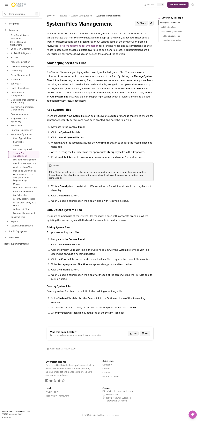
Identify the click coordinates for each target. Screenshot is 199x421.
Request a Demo (178, 4)
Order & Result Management (18, 94)
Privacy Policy (51, 391)
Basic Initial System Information (20, 36)
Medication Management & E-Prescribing (24, 101)
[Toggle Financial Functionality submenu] (7, 130)
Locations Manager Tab (24, 163)
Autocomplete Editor (23, 191)
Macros (16, 184)
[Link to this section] (89, 63)
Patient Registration (20, 61)
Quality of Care (18, 217)
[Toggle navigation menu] (6, 5)
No (146, 333)
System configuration (81, 15)
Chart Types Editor (22, 138)
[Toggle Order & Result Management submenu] (7, 92)
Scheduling (16, 70)
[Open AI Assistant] (193, 415)
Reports (14, 221)
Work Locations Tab (22, 167)
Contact (106, 372)
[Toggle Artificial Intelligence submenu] (7, 53)
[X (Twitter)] (55, 380)
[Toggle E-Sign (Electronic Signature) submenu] (7, 118)
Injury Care (16, 83)
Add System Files (168, 27)
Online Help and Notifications (18, 43)
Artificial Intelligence (21, 53)
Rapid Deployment (18, 231)
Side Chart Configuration (25, 187)
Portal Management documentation (78, 45)
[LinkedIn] (46, 380)
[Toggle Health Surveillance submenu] (7, 88)
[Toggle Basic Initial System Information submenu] (7, 35)
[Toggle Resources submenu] (5, 237)
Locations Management (24, 159)
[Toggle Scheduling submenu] (7, 70)
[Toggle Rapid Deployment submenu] (5, 231)
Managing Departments (25, 170)
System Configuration (21, 134)
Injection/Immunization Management (22, 108)
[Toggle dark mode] (193, 5)
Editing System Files (171, 36)
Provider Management (24, 213)
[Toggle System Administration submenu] (7, 225)
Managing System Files (170, 22)
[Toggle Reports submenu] (7, 221)
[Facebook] (59, 380)
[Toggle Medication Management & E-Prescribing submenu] (7, 100)
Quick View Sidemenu (21, 48)
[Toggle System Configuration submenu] (7, 134)
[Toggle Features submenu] (5, 30)
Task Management (20, 114)
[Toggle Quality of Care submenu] (7, 217)
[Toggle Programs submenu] (5, 23)
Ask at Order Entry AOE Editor (24, 204)
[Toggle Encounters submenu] (7, 79)
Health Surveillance (20, 88)
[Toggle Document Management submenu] (7, 66)
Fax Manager (17, 125)
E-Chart (14, 57)
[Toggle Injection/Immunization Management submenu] (7, 107)
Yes (135, 333)
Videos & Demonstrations (16, 243)
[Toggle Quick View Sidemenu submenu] (7, 49)
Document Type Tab (22, 149)
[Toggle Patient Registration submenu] (7, 62)
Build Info (8, 417)
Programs (14, 23)
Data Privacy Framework (57, 395)
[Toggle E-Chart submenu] (7, 57)
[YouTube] (51, 380)
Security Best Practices (24, 198)
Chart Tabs (18, 141)
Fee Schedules (20, 195)
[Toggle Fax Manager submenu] (7, 125)
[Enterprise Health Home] (18, 4)
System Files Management (20, 154)
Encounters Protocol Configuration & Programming (23, 177)
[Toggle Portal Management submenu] (7, 75)
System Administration (22, 225)
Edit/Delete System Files (171, 31)
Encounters (16, 79)
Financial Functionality (21, 130)
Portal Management (20, 75)
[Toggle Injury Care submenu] (7, 84)
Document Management (22, 66)
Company (107, 364)
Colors (16, 145)
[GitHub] (63, 380)
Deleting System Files (172, 40)
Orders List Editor (21, 209)
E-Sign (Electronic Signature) (19, 120)
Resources (14, 237)
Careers (106, 368)
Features (13, 30)
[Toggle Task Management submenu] (7, 114)
